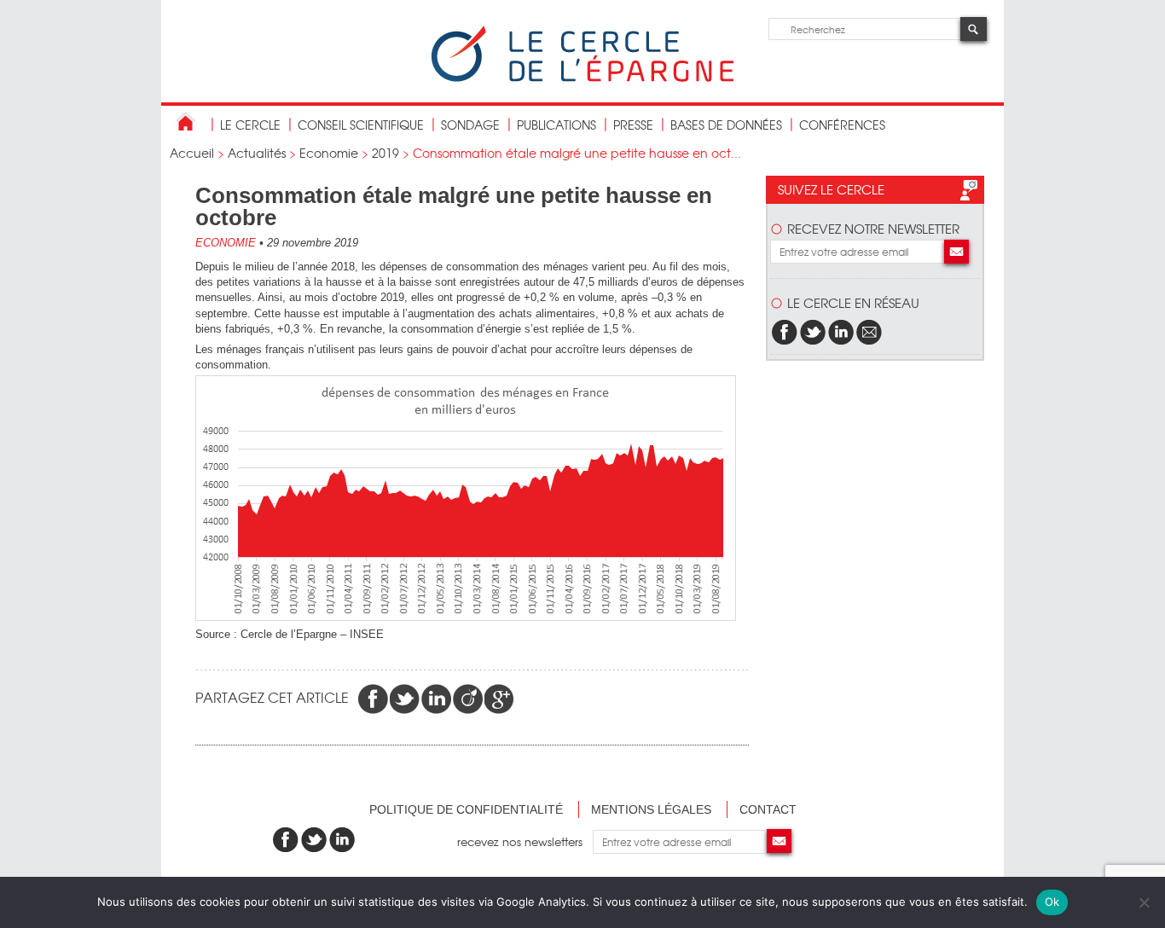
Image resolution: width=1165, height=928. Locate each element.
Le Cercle (250, 124)
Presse (633, 124)
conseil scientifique (361, 124)
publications (556, 124)
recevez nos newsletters (525, 841)
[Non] (1143, 902)
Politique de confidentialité (466, 809)
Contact (768, 809)
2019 (385, 152)
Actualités (257, 152)
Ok (1052, 901)
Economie (328, 152)
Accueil (192, 152)
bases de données (726, 124)
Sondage (470, 124)
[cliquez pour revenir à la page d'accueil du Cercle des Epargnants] (582, 78)
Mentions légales (651, 809)
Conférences (842, 124)
